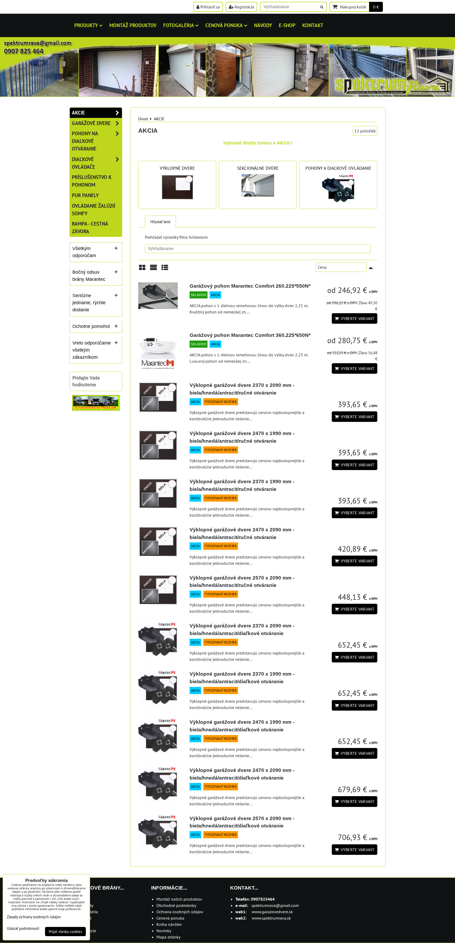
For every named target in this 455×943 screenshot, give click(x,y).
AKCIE (78, 112)
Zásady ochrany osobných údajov (34, 916)
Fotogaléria (178, 25)
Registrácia (244, 6)
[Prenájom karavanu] (96, 409)
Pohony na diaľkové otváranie (85, 141)
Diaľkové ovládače (83, 163)
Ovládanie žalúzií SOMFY (93, 209)
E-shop (287, 25)
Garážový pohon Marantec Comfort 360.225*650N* (250, 335)
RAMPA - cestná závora (90, 227)
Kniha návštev (169, 924)
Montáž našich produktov (179, 899)
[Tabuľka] (165, 269)
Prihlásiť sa (209, 6)
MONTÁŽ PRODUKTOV (132, 25)
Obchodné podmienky (176, 905)
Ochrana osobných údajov (179, 911)
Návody (263, 25)
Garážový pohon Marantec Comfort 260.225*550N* (250, 286)
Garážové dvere (91, 123)
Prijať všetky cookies (65, 931)
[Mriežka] (142, 269)
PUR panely (85, 195)
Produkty (86, 25)
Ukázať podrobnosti (23, 928)
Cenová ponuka (224, 25)
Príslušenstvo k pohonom (92, 181)
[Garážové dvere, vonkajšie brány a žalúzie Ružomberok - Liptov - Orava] (227, 95)
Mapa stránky (168, 937)
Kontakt (312, 25)
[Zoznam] (153, 269)
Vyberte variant (356, 318)
